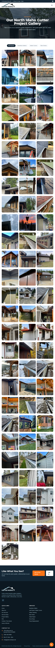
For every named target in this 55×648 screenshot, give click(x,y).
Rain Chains (44, 45)
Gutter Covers (33, 45)
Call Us (49, 573)
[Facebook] (52, 1)
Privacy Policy (27, 646)
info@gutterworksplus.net (10, 639)
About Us (4, 610)
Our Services (5, 612)
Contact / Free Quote (7, 621)
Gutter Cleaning (33, 612)
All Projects (11, 45)
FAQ (3, 619)
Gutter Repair (32, 616)
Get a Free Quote (37, 573)
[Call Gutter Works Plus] (52, 645)
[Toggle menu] (51, 5)
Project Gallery (5, 616)
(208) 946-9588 (8, 634)
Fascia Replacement (34, 621)
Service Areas (5, 614)
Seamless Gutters (22, 45)
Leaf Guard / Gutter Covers (35, 610)
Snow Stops (32, 619)
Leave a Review (5, 623)
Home (3, 608)
